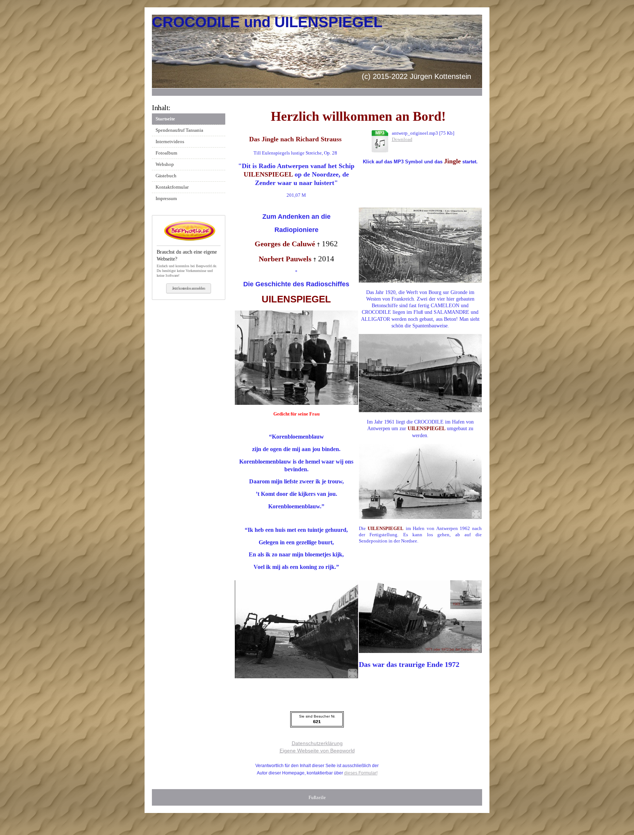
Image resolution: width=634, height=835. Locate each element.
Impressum (166, 198)
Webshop (165, 164)
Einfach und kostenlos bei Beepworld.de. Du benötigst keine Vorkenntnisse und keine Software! (187, 263)
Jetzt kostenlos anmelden (188, 288)
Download (402, 139)
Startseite (165, 118)
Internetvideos (170, 141)
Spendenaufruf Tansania (179, 130)
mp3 (380, 132)
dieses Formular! (361, 773)
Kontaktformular (172, 187)
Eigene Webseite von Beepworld (317, 751)
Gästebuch (166, 175)
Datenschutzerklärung (317, 743)
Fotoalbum (166, 153)
